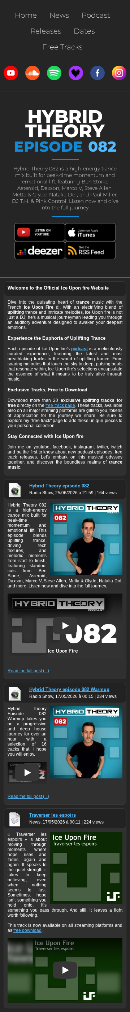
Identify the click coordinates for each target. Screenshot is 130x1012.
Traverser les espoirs (52, 815)
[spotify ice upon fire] (54, 73)
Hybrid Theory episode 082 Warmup (69, 689)
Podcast (96, 15)
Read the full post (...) (28, 670)
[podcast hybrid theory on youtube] (39, 232)
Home (26, 15)
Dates (84, 31)
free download (27, 930)
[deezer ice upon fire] (76, 73)
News (59, 15)
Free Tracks (62, 47)
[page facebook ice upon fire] (97, 73)
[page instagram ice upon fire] (119, 73)
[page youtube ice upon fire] (11, 73)
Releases (45, 31)
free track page (60, 405)
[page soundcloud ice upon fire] (32, 73)
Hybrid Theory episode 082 (59, 485)
